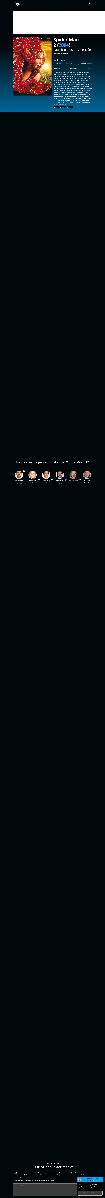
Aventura (63, 107)
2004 (64, 45)
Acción (56, 107)
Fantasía (70, 107)
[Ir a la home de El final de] (17, 4)
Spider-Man (89, 68)
